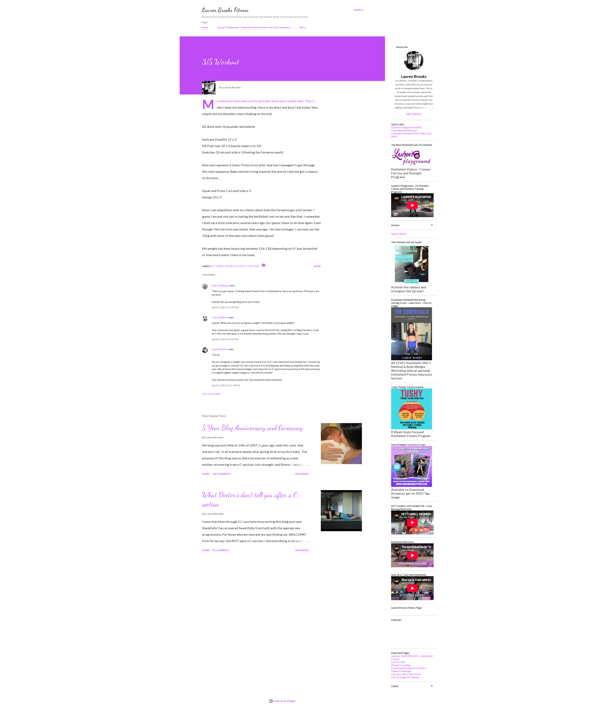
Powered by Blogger (284, 700)
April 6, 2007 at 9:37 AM (225, 307)
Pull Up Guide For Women (405, 677)
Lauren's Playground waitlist (406, 127)
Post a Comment (211, 393)
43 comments (220, 550)
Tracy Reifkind (220, 317)
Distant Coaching (400, 665)
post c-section (249, 266)
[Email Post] (263, 266)
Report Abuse (398, 233)
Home (204, 27)
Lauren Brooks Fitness (225, 9)
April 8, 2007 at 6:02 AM (225, 339)
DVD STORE (398, 661)
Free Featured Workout (404, 130)
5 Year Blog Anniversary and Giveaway (252, 428)
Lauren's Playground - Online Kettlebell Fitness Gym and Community (253, 27)
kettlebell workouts (225, 266)
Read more (302, 473)
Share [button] (317, 266)
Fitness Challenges (401, 671)
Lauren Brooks (220, 349)
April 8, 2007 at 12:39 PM (226, 385)
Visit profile (413, 114)
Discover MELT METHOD (406, 674)
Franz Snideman (220, 285)
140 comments (221, 473)
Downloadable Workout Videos (408, 668)
